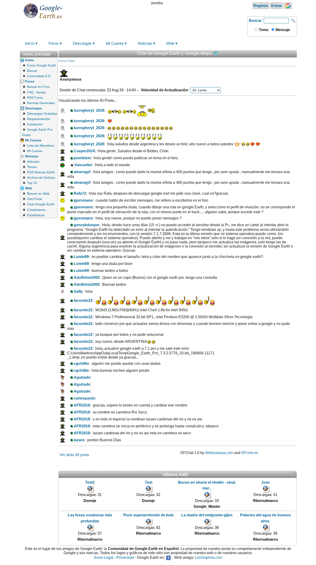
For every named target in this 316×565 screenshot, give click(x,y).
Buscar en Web (38, 193)
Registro (260, 6)
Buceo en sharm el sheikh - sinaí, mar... (207, 485)
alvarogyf (82, 172)
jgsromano (83, 200)
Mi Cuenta (115, 43)
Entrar (276, 6)
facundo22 (83, 300)
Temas (32, 167)
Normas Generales (41, 103)
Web (170, 43)
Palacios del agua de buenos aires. (265, 518)
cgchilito (81, 363)
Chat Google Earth (40, 204)
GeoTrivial (34, 199)
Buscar (255, 20)
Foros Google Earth (41, 65)
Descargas (82, 43)
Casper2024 (84, 151)
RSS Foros (35, 97)
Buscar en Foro (38, 87)
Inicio (29, 43)
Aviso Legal (103, 558)
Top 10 (32, 183)
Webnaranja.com (219, 453)
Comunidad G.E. (39, 76)
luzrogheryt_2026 (89, 110)
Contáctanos (36, 210)
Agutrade (82, 377)
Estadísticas (36, 215)
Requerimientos (38, 119)
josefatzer (82, 158)
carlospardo (84, 398)
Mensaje (282, 30)
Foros (54, 43)
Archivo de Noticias (41, 177)
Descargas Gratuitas (42, 113)
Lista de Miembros (40, 145)
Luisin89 (81, 257)
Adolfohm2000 (86, 277)
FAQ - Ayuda (36, 92)
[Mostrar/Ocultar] (55, 53)
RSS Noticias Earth (41, 172)
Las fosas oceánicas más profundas (90, 518)
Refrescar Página (67, 61)
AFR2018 (82, 405)
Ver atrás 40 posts (74, 455)
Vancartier (83, 165)
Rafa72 (80, 193)
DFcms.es (249, 453)
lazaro (79, 440)
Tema (263, 30)
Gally (78, 291)
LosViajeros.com (208, 558)
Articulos (33, 161)
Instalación (35, 124)
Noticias (145, 43)
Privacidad (125, 558)
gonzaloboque (86, 225)
